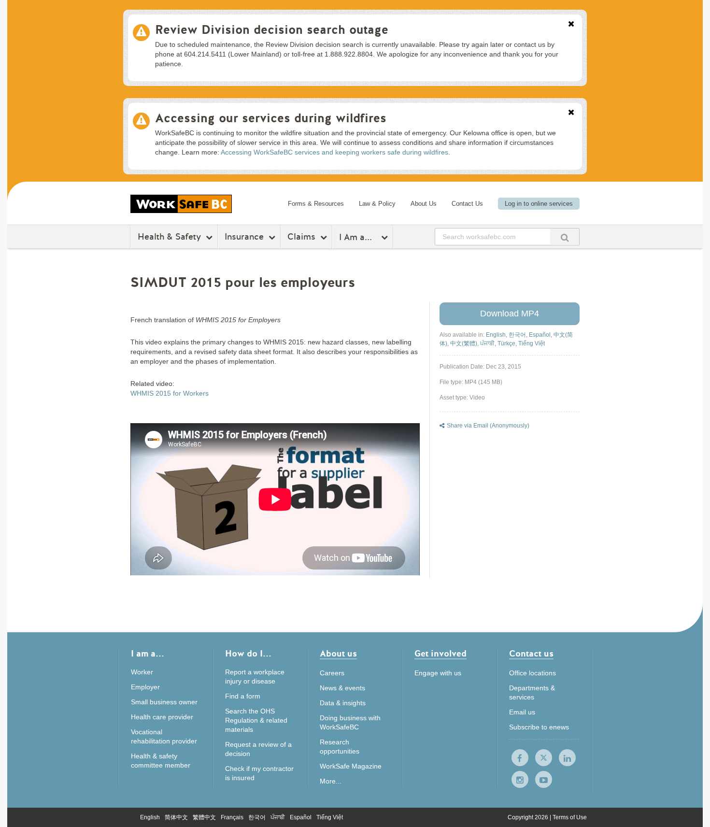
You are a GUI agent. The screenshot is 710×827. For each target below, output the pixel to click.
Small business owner (164, 702)
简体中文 (176, 817)
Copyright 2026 (529, 817)
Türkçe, (507, 343)
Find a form (242, 696)
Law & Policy (377, 203)
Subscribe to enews (539, 727)
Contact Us (467, 203)
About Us (424, 203)
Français (232, 817)
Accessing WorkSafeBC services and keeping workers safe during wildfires (334, 152)
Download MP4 (509, 313)
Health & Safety (169, 236)
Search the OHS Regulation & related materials (256, 720)
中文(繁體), (465, 343)
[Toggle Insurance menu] (273, 237)
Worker (142, 672)
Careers (332, 673)
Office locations (532, 673)
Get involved (440, 654)
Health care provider (162, 717)
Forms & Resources (316, 203)
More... (330, 781)
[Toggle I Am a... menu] (386, 237)
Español (301, 817)
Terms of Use (570, 817)
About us (338, 654)
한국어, (519, 334)
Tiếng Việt (531, 343)
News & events (342, 688)
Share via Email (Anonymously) (488, 425)
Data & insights (343, 703)
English (150, 817)
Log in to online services (539, 203)
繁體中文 (204, 817)
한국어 (257, 817)
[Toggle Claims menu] (325, 237)
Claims (301, 236)
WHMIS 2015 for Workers (169, 393)
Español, (541, 334)
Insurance (244, 236)
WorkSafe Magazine (351, 766)
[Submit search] (564, 236)
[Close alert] (571, 24)
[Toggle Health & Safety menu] (210, 237)
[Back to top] (612, 775)
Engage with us (437, 673)
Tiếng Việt (329, 817)
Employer (145, 687)
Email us (522, 712)
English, (497, 334)
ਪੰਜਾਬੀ (277, 817)
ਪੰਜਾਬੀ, (488, 343)
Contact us (531, 654)
